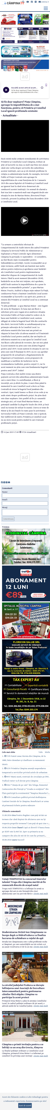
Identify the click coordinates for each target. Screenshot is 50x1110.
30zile (47, 752)
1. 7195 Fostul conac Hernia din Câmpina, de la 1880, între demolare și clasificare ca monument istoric (24, 760)
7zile (40, 752)
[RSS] (36, 2)
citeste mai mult (40, 893)
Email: (5, 499)
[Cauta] (23, 2)
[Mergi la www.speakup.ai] (46, 84)
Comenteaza (8, 518)
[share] (2, 482)
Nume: (5, 491)
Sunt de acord (25, 1105)
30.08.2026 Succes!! (13, 839)
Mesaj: (5, 507)
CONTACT (45, 1)
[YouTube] (28, 2)
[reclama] (8, 23)
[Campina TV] (12, 2)
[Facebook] (32, 2)
